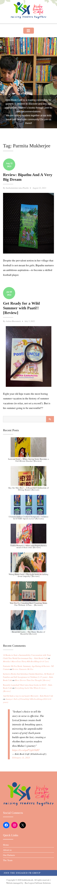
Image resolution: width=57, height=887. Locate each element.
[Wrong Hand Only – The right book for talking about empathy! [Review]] (28, 564)
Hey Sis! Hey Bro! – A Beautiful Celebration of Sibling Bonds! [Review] (28, 488)
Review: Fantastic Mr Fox (22, 669)
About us (7, 849)
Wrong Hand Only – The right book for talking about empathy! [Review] (28, 575)
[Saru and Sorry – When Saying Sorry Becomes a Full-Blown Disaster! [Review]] (28, 448)
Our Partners (9, 855)
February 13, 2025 (21, 757)
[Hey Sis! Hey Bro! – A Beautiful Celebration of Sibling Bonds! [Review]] (28, 477)
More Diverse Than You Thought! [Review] (32, 680)
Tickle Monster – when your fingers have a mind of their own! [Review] (28, 546)
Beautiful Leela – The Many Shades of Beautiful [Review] (28, 632)
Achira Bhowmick (13, 321)
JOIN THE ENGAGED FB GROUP (22, 872)
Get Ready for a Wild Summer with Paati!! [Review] (21, 308)
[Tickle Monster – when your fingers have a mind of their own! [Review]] (28, 535)
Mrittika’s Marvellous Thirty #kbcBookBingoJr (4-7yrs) (26, 661)
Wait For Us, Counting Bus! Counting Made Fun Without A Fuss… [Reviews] (28, 604)
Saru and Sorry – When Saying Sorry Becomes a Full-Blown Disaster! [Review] (28, 460)
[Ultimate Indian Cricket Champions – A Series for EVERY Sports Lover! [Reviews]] (28, 506)
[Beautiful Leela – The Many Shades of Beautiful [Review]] (28, 621)
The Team (7, 860)
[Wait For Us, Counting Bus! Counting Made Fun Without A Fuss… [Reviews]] (28, 592)
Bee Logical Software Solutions (38, 883)
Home (6, 844)
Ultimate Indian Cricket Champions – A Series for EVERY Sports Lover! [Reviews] (28, 517)
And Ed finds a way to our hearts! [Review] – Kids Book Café (28, 695)
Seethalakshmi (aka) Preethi (17, 187)
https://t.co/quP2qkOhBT (26, 750)
